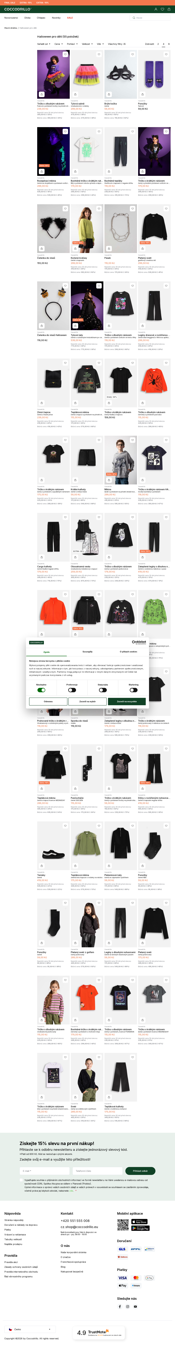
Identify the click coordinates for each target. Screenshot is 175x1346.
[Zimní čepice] (53, 383)
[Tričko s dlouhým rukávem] (53, 74)
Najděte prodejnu (13, 1244)
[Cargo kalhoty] (53, 537)
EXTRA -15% (26, 3)
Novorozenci (11, 17)
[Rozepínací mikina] (53, 614)
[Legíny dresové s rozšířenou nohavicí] (154, 305)
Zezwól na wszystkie (127, 701)
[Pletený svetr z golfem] (87, 923)
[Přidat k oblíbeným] (65, 54)
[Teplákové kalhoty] (120, 1077)
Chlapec (41, 17)
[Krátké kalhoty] (87, 460)
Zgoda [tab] (46, 652)
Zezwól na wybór (87, 701)
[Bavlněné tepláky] (120, 151)
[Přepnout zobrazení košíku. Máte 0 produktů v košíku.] (169, 9)
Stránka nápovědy (14, 1220)
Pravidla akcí (11, 1262)
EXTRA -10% (43, 3)
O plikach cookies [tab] (128, 651)
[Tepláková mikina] (87, 383)
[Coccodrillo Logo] (17, 9)
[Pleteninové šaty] (120, 845)
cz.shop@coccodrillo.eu (79, 1227)
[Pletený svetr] (154, 923)
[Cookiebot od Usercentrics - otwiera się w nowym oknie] (134, 643)
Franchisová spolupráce (73, 1262)
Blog (63, 1266)
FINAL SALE (9, 3)
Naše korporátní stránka (73, 1252)
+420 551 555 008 (75, 1221)
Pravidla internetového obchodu (21, 1271)
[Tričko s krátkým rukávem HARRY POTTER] (154, 460)
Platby (7, 1229)
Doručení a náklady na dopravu (20, 1225)
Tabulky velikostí (13, 1239)
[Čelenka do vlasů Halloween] (53, 305)
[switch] (72, 690)
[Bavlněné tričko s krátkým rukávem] (87, 151)
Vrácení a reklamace (15, 1234)
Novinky (56, 17)
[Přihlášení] (156, 9)
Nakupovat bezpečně (72, 1271)
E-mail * (27, 1171)
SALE (70, 17)
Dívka (27, 17)
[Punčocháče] (87, 768)
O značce (66, 1257)
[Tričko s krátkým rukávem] (154, 151)
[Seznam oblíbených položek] (162, 9)
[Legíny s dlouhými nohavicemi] (120, 923)
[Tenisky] (53, 845)
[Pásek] (120, 228)
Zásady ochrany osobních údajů (21, 1267)
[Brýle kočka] (120, 74)
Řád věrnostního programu (18, 1276)
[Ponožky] (154, 74)
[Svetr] (87, 1077)
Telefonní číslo (83, 1171)
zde (71, 1190)
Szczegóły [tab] (88, 651)
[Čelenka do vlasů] (53, 228)
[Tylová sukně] (87, 74)
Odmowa (48, 701)
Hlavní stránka (10, 28)
